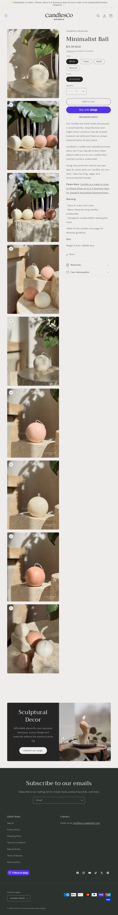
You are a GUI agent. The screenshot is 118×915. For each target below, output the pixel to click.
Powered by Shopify (38, 908)
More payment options (88, 117)
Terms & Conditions (16, 843)
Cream (86, 61)
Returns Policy (13, 849)
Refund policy (13, 862)
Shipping (70, 51)
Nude (99, 61)
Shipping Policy (14, 836)
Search (10, 823)
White (72, 61)
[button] (6, 16)
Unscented (74, 79)
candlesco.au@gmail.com (86, 823)
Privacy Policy (13, 830)
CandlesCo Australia (21, 908)
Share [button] (72, 254)
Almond (73, 68)
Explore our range (33, 750)
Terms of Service (15, 856)
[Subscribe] (81, 800)
